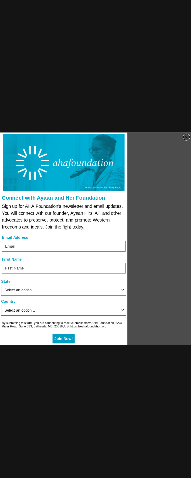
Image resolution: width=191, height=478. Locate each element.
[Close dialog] (186, 137)
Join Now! (64, 339)
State (5, 281)
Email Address (15, 238)
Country (8, 302)
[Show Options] (122, 290)
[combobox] (62, 290)
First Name (12, 259)
